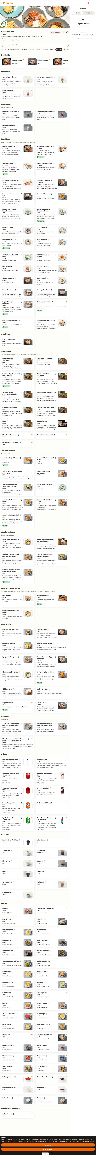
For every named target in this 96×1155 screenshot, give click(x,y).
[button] (7, 3)
